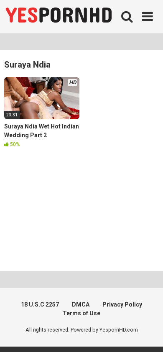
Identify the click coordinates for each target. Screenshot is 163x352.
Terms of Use (81, 313)
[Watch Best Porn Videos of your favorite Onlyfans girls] (58, 16)
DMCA (80, 304)
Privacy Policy (122, 304)
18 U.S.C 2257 (40, 304)
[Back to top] (147, 335)
